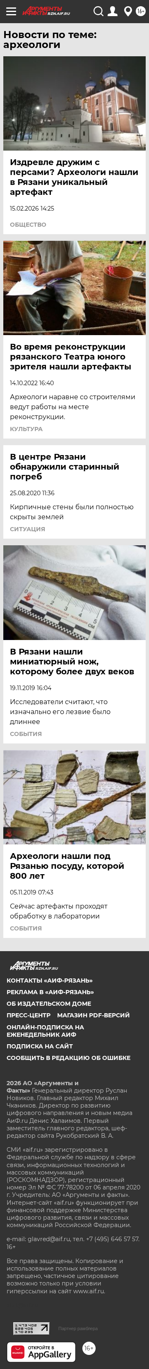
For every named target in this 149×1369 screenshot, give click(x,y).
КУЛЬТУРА (26, 429)
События (26, 734)
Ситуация (27, 529)
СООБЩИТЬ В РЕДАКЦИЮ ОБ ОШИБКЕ (68, 1058)
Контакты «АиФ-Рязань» (50, 980)
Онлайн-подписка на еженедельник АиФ (45, 1031)
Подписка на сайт (40, 1046)
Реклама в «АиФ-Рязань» (50, 992)
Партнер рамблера (78, 1328)
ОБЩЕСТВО (28, 225)
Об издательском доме (49, 1003)
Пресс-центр (28, 1015)
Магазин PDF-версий (93, 1015)
